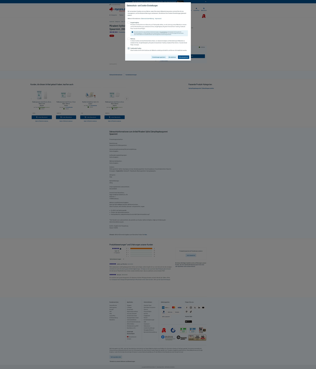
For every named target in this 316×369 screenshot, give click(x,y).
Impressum (158, 18)
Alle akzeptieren (183, 57)
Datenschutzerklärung (147, 18)
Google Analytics (163, 31)
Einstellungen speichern (158, 57)
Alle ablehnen (172, 57)
